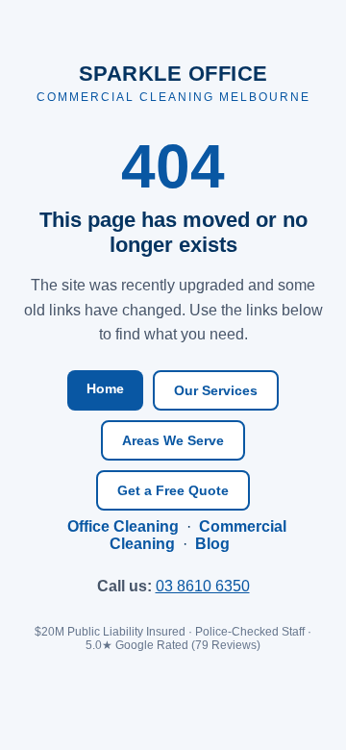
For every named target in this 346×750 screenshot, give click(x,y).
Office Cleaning (123, 526)
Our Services (216, 390)
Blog (212, 544)
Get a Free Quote (173, 490)
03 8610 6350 (203, 586)
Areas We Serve (173, 440)
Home (105, 388)
